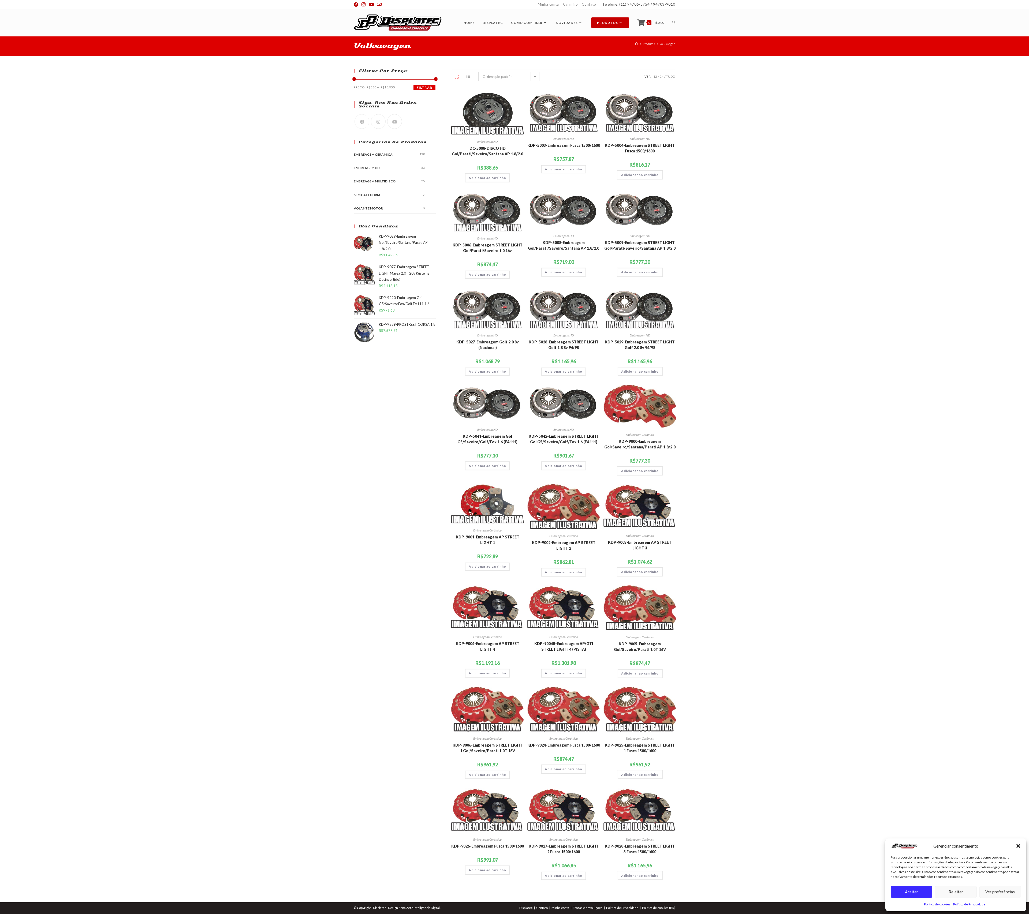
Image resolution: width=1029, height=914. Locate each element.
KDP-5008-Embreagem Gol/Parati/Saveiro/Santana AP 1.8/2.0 (563, 245)
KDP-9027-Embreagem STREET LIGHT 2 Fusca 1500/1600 (564, 849)
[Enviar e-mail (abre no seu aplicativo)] (379, 4)
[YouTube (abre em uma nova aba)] (371, 4)
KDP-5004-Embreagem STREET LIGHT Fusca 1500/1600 (640, 148)
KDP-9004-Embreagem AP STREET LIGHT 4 (487, 646)
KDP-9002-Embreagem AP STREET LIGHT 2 (563, 545)
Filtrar (424, 87)
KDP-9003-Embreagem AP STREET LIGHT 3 (640, 545)
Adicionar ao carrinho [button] (487, 178)
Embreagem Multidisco (375, 181)
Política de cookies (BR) (658, 908)
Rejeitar (956, 891)
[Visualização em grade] (456, 76)
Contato (589, 4)
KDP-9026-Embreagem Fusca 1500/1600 (487, 846)
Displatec (525, 908)
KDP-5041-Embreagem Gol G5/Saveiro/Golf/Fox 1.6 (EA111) (487, 439)
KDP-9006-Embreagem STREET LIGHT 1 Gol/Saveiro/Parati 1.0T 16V (488, 748)
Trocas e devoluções (587, 908)
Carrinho (570, 4)
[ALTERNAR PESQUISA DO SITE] (673, 22)
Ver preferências (1000, 891)
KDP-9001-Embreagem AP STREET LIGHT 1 (487, 540)
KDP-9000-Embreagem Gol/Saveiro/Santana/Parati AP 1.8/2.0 (640, 444)
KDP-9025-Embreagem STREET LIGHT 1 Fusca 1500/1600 (640, 748)
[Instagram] (378, 121)
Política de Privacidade (969, 904)
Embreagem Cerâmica (640, 435)
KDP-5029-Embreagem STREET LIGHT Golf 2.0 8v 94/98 (640, 345)
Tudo (670, 76)
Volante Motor (368, 208)
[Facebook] (362, 121)
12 (655, 76)
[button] (1018, 846)
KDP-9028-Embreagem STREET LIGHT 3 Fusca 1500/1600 (640, 849)
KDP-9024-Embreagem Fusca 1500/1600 (563, 745)
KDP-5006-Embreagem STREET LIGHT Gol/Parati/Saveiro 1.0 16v (488, 248)
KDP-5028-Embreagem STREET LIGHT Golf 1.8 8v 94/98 (564, 345)
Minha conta (548, 4)
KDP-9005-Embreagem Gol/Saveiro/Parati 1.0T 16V (640, 647)
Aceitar (911, 891)
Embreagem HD (487, 142)
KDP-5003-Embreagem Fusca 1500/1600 (563, 145)
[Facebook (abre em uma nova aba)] (357, 4)
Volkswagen (667, 44)
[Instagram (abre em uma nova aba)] (363, 4)
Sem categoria (367, 195)
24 (661, 76)
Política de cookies (937, 904)
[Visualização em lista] (468, 76)
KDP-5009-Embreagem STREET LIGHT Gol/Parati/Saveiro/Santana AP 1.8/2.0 (640, 245)
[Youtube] (394, 121)
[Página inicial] (636, 44)
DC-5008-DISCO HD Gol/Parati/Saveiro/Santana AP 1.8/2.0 (487, 151)
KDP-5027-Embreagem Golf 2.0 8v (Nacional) (487, 345)
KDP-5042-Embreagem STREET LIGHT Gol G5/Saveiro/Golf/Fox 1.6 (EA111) (564, 439)
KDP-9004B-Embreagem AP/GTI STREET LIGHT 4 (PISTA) (563, 646)
